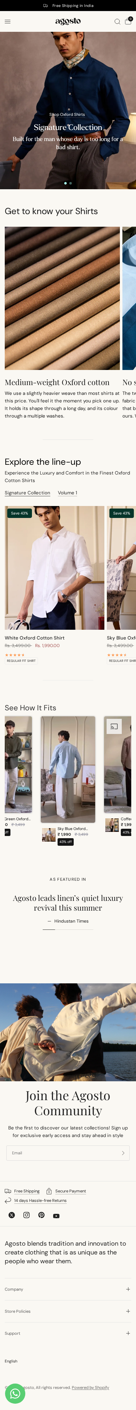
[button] (68, 783)
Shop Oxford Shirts (67, 114)
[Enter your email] (123, 1153)
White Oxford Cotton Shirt (35, 638)
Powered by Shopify (90, 1387)
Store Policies (18, 1311)
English (11, 1361)
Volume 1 (67, 493)
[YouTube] (56, 1216)
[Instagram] (27, 1215)
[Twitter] (12, 1215)
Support (12, 1333)
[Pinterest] (41, 1215)
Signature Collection (27, 493)
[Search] (117, 21)
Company (14, 1289)
